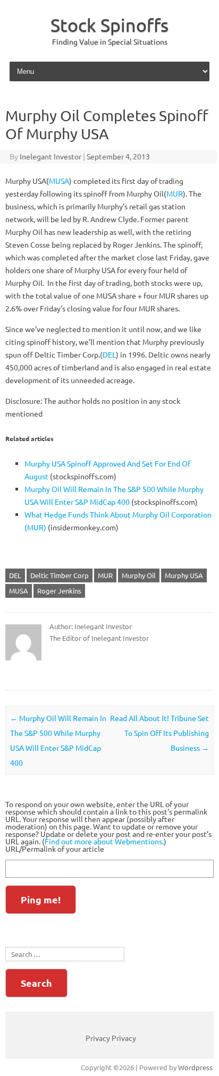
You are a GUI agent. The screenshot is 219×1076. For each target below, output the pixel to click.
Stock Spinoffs (109, 25)
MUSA (59, 180)
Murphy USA (184, 575)
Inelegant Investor (50, 156)
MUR (174, 193)
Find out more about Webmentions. (104, 841)
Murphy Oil (139, 575)
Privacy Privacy (111, 1038)
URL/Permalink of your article (54, 848)
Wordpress (195, 1067)
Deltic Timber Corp (59, 575)
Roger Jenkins (59, 590)
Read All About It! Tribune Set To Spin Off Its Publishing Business (159, 732)
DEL (109, 354)
